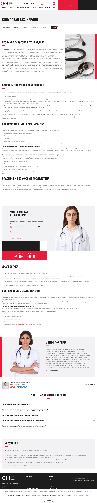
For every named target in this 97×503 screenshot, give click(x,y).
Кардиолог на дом (54, 481)
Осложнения (34, 27)
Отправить (20, 246)
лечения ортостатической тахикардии (26, 324)
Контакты (47, 7)
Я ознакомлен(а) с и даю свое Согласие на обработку (29, 237)
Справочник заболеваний (24, 7)
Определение (6, 27)
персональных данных (16, 238)
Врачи (11, 7)
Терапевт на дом (54, 479)
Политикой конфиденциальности (26, 237)
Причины (16, 27)
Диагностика (44, 27)
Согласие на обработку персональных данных (83, 480)
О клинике (3, 7)
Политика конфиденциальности (80, 478)
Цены (54, 7)
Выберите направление (16, 224)
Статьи (35, 7)
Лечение (54, 27)
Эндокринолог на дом (55, 486)
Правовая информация (32, 488)
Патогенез (25, 27)
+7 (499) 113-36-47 (29, 3)
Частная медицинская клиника (12, 12)
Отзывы (41, 7)
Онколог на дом (53, 488)
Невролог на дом (54, 484)
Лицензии (29, 479)
